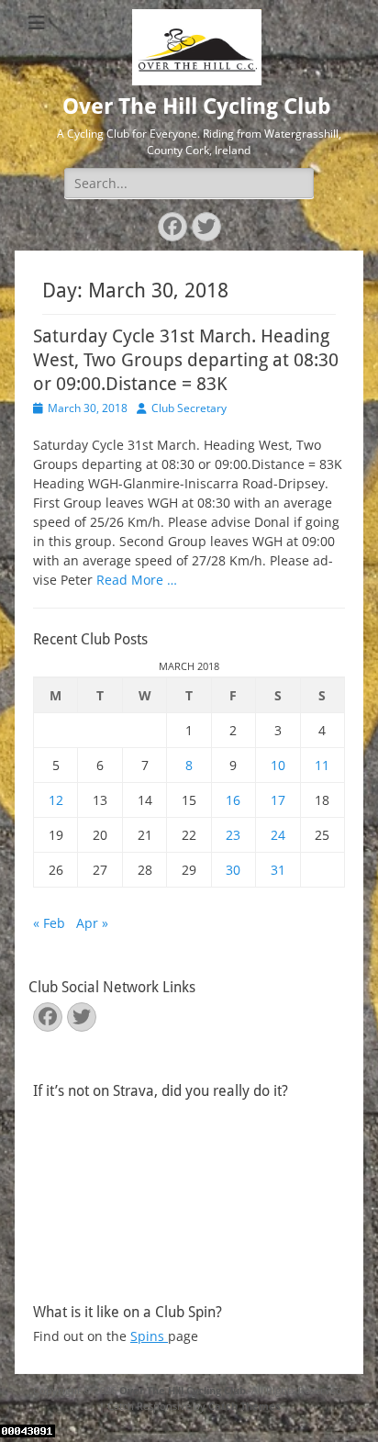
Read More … (136, 579)
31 (278, 869)
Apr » (92, 923)
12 (56, 800)
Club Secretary (189, 408)
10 (278, 765)
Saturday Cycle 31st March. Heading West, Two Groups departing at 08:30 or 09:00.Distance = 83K (186, 360)
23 (233, 835)
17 (278, 800)
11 (322, 765)
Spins (149, 1336)
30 (233, 869)
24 (278, 835)
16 (233, 800)
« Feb (49, 923)
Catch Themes (244, 1406)
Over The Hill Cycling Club (196, 106)
